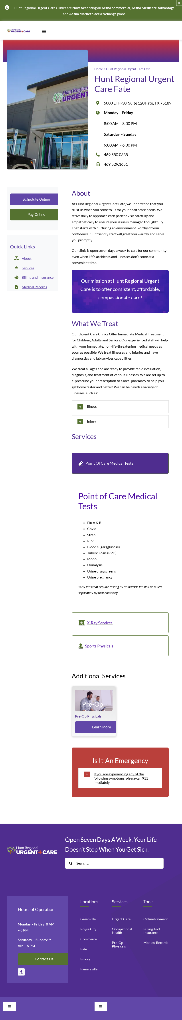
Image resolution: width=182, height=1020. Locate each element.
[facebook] (21, 972)
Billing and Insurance (37, 277)
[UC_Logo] (19, 30)
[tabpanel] (120, 544)
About (27, 258)
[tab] (120, 463)
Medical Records (34, 287)
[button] (120, 407)
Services (28, 268)
